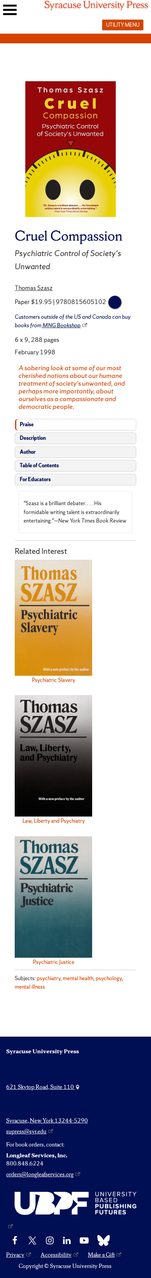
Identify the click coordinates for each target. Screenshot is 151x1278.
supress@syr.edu (26, 1131)
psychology (109, 978)
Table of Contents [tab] (39, 465)
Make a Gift (101, 1254)
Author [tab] (28, 452)
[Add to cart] (115, 302)
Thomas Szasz (34, 288)
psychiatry (48, 978)
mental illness (30, 986)
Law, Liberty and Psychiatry (53, 820)
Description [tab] (33, 438)
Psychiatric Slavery (53, 680)
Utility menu (122, 24)
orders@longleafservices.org (40, 1174)
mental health (78, 978)
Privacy (15, 1254)
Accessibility (56, 1254)
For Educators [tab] (35, 479)
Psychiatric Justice (53, 961)
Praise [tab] (27, 424)
